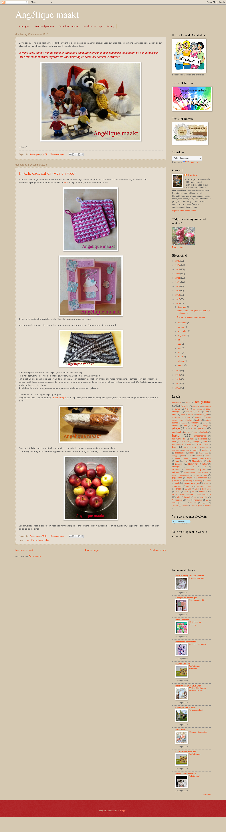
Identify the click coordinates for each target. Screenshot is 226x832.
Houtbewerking (177, 444)
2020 (177, 286)
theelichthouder (186, 494)
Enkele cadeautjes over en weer (47, 173)
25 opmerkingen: (57, 154)
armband (195, 406)
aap (188, 402)
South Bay (190, 486)
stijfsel (196, 489)
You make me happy (197, 644)
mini (177, 461)
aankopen (176, 402)
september (183, 331)
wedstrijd (194, 503)
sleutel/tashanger (191, 483)
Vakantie (203, 497)
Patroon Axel (178, 247)
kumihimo (199, 456)
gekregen (176, 428)
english (205, 423)
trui (203, 494)
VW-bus (175, 503)
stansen (178, 489)
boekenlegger (202, 414)
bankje (198, 412)
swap (178, 492)
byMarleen (180, 730)
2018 (177, 295)
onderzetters (191, 467)
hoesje (196, 442)
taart (186, 492)
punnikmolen (176, 481)
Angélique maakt (47, 14)
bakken (189, 412)
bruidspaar (176, 417)
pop (205, 475)
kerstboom (206, 450)
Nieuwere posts (24, 550)
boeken (190, 414)
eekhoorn (195, 423)
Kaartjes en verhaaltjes (186, 598)
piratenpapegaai (189, 472)
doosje (184, 423)
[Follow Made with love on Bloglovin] (181, 523)
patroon (175, 472)
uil (195, 497)
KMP (183, 456)
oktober (181, 327)
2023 (177, 274)
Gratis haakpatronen (68, 26)
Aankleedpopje (59, 398)
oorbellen (204, 467)
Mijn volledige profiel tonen (184, 211)
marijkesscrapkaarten (185, 774)
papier (203, 469)
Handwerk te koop (92, 26)
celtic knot (188, 420)
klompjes (175, 456)
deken (199, 420)
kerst (195, 450)
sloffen (206, 483)
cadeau (187, 417)
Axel (186, 409)
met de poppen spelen (201, 458)
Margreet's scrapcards (185, 642)
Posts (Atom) (35, 556)
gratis (195, 432)
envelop (175, 426)
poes (174, 475)
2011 (177, 388)
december (182, 307)
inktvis (198, 444)
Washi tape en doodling (195, 623)
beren (174, 414)
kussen (208, 456)
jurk (206, 444)
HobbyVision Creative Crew (188, 686)
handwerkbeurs (178, 439)
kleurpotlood (203, 453)
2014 (177, 375)
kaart (28, 540)
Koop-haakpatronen (44, 26)
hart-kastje (202, 439)
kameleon (175, 450)
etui (185, 426)
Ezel (194, 425)
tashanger (203, 492)
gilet (186, 428)
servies (208, 481)
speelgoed (200, 486)
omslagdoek (177, 467)
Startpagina (23, 26)
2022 (177, 278)
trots (198, 494)
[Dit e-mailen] (70, 154)
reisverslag (188, 481)
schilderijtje (199, 481)
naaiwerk (179, 464)
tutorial (187, 497)
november (182, 323)
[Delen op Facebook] (79, 154)
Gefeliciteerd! (194, 776)
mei (180, 348)
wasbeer (184, 503)
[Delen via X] (76, 154)
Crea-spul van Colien (185, 707)
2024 (177, 269)
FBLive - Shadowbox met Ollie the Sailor (197, 689)
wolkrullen (185, 505)
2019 (177, 290)
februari (181, 361)
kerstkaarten (180, 453)
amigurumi (203, 402)
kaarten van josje (183, 664)
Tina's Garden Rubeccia (194, 667)
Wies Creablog (182, 620)
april (180, 352)
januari (181, 365)
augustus (182, 335)
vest (188, 500)
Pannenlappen (37, 540)
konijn (190, 456)
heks (174, 442)
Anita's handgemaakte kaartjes (189, 576)
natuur (205, 464)
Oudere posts (157, 550)
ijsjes (189, 444)
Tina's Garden (194, 754)
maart (180, 357)
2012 (177, 383)
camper (198, 417)
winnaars (175, 505)
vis (207, 500)
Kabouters (204, 447)
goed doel (176, 432)
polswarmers (184, 475)
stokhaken (206, 489)
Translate (193, 162)
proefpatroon (201, 478)
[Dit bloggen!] (73, 154)
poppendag (177, 478)
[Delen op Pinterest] (82, 154)
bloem (183, 414)
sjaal (47, 540)
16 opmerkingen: (57, 536)
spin (209, 486)
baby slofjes (197, 409)
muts (209, 461)
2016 (177, 303)
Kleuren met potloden (185, 752)
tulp (178, 497)
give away (202, 428)
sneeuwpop (177, 486)
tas (193, 492)
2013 (177, 379)
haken (176, 435)
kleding (192, 453)
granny (187, 432)
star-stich (188, 489)
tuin (209, 494)
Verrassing (177, 500)
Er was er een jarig (196, 578)
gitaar (193, 428)
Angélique (192, 175)
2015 (177, 371)
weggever (204, 503)
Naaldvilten (193, 464)
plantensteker (203, 472)
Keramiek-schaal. (196, 710)
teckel (174, 494)
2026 (177, 261)
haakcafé (204, 432)
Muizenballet (197, 461)
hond (205, 442)
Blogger (123, 811)
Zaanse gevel (197, 505)
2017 (177, 299)
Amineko (184, 406)
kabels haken (190, 447)
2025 (177, 265)
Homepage (92, 550)
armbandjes (206, 406)
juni (179, 344)
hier (66, 182)
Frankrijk (205, 426)
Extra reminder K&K (197, 600)
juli (179, 340)
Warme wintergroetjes (198, 732)
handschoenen (200, 436)
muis (186, 461)
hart (191, 439)
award (177, 409)
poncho (196, 475)
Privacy (110, 26)
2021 (177, 282)
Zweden (208, 505)
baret (205, 412)
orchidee (176, 469)
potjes (189, 478)
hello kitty (184, 442)
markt (186, 458)
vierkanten (198, 500)
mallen (177, 458)
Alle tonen (207, 794)
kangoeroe (186, 450)
